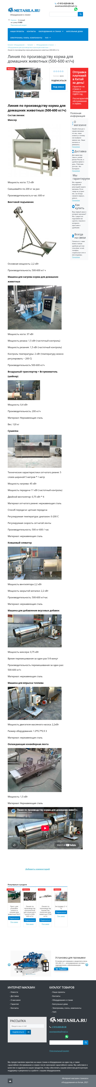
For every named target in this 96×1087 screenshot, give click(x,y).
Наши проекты (58, 992)
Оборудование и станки (62, 1000)
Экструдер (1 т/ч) (61, 907)
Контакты (15, 1008)
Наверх (10, 1081)
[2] (56, 71)
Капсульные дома (60, 1004)
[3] (58, 71)
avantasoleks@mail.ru (66, 6)
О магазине (16, 1000)
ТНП (54, 1012)
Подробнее (76, 147)
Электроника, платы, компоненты (66, 1008)
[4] (60, 71)
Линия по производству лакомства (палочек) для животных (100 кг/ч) (45, 911)
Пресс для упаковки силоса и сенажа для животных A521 (14, 910)
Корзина (13, 20)
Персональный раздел (19, 25)
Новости (14, 992)
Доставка (15, 996)
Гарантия (15, 1004)
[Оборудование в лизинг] (24, 10)
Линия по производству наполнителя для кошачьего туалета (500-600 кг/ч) (30, 911)
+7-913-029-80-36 (65, 3)
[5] (63, 71)
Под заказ (58, 87)
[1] (54, 71)
